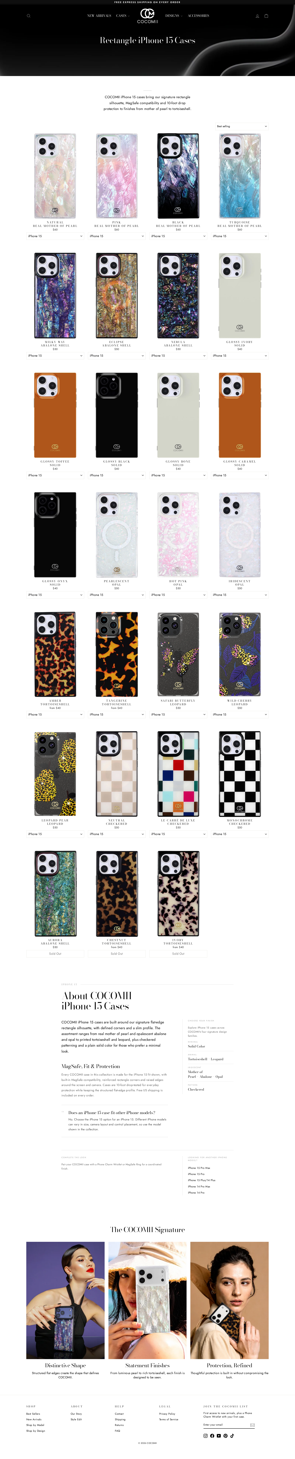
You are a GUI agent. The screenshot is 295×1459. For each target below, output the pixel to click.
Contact (119, 1414)
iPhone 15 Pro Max (199, 1168)
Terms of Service (168, 1419)
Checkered (196, 1089)
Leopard (217, 1059)
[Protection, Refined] (229, 1300)
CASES (121, 15)
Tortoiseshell (197, 1059)
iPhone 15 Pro (196, 1174)
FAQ (117, 1431)
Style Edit (76, 1419)
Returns (119, 1425)
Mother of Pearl (195, 1074)
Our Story (76, 1414)
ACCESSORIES (198, 15)
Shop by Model (35, 1425)
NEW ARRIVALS (99, 15)
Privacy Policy (167, 1414)
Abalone (206, 1076)
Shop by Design (35, 1431)
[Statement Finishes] (147, 1300)
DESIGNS (172, 15)
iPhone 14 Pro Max (199, 1186)
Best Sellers (33, 1414)
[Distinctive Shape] (65, 1300)
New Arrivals (33, 1419)
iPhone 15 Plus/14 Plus (201, 1180)
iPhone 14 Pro (196, 1193)
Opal (219, 1076)
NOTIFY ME (55, 961)
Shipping (120, 1419)
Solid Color (196, 1046)
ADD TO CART (55, 244)
